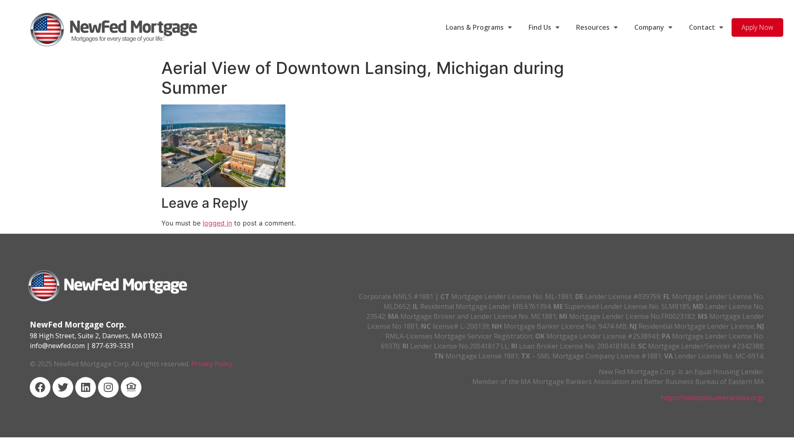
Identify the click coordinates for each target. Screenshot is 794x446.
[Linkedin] (85, 387)
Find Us (540, 27)
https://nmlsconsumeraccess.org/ (712, 397)
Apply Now (757, 27)
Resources (593, 27)
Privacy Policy (211, 363)
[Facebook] (40, 387)
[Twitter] (63, 387)
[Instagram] (108, 387)
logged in (217, 223)
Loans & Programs (475, 27)
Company (649, 27)
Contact (702, 27)
